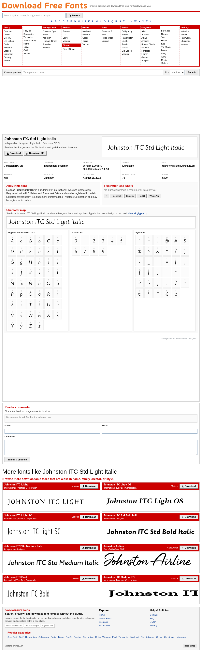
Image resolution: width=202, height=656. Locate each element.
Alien (143, 31)
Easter (184, 34)
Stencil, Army (29, 40)
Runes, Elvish (148, 44)
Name (7, 425)
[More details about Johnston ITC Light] (51, 500)
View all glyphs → (137, 213)
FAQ (152, 618)
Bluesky (130, 196)
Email (105, 425)
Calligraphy (127, 31)
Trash (124, 44)
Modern (86, 34)
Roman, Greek (50, 41)
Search (76, 15)
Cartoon (7, 31)
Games (145, 57)
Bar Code (165, 31)
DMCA (153, 622)
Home (102, 615)
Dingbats (146, 27)
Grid (25, 50)
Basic (105, 27)
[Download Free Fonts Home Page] (44, 5)
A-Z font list (104, 625)
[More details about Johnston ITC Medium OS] (150, 593)
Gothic (86, 27)
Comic (7, 34)
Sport (163, 37)
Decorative (28, 34)
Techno (66, 27)
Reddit (142, 196)
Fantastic (145, 51)
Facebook (117, 196)
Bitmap (66, 45)
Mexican (47, 38)
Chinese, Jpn (49, 31)
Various (27, 53)
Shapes (145, 60)
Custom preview (12, 72)
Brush (124, 41)
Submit (192, 72)
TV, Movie (166, 47)
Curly (6, 44)
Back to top (189, 646)
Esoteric (145, 47)
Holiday (185, 27)
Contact (153, 615)
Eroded (7, 51)
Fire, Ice (27, 31)
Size (167, 72)
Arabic (46, 34)
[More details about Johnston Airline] (150, 559)
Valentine (185, 31)
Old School (9, 41)
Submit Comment (17, 459)
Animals (145, 34)
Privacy (153, 625)
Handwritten (127, 38)
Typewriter (28, 37)
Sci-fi (65, 38)
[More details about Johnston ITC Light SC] (51, 531)
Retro (26, 44)
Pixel (114, 637)
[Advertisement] (101, 105)
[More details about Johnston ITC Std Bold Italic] (150, 531)
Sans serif (107, 31)
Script (125, 27)
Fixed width (107, 38)
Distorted (8, 54)
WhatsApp (154, 196)
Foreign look (49, 27)
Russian (47, 44)
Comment (10, 436)
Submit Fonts (105, 618)
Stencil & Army (147, 637)
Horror (7, 60)
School (125, 34)
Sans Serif (12, 637)
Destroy (7, 57)
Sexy (163, 53)
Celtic (85, 38)
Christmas (186, 41)
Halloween (186, 38)
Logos (164, 50)
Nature (164, 34)
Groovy (7, 38)
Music (164, 60)
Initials (26, 47)
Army (163, 57)
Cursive (77, 637)
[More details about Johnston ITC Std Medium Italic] (51, 562)
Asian (144, 38)
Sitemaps (103, 622)
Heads (164, 40)
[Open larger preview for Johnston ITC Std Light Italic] (149, 147)
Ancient (145, 41)
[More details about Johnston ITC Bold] (51, 593)
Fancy (7, 27)
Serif (104, 34)
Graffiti (125, 47)
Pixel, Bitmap (69, 49)
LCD (65, 34)
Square (66, 31)
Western (8, 47)
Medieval (86, 31)
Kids (163, 44)
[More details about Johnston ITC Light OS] (150, 500)
